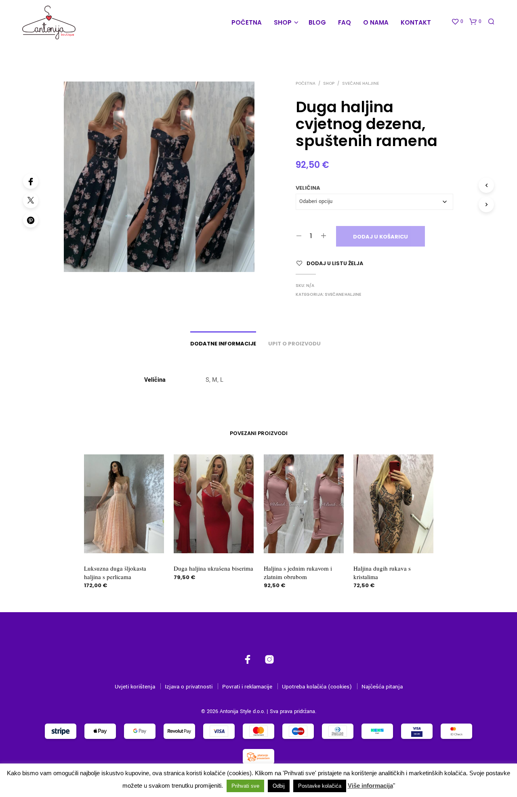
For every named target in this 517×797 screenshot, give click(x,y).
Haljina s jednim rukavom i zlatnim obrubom (298, 573)
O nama (376, 22)
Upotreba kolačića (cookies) (317, 686)
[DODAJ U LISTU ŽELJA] (123, 538)
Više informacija (370, 785)
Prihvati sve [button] (245, 786)
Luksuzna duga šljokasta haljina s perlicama (115, 573)
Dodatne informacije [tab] (223, 343)
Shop (283, 22)
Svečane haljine (360, 83)
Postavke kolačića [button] (319, 786)
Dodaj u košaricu (380, 237)
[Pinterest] (30, 220)
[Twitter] (30, 200)
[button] (457, 22)
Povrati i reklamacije (247, 686)
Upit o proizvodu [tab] (294, 343)
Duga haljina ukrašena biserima (213, 569)
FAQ (344, 22)
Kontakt (416, 22)
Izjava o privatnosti (188, 686)
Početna (246, 22)
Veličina (308, 188)
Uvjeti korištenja (135, 686)
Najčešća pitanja (382, 686)
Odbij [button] (279, 786)
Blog (317, 22)
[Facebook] (30, 181)
